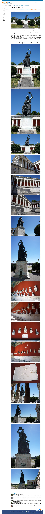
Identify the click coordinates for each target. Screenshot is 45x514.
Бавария (9, 5)
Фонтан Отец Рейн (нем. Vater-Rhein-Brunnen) (18, 494)
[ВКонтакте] (39, 509)
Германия (6, 5)
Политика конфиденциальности (19, 511)
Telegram (41, 510)
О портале (14, 511)
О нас (16, 2)
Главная (3, 5)
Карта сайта (19, 2)
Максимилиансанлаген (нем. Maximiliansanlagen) (18, 502)
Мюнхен (11, 5)
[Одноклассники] (40, 509)
